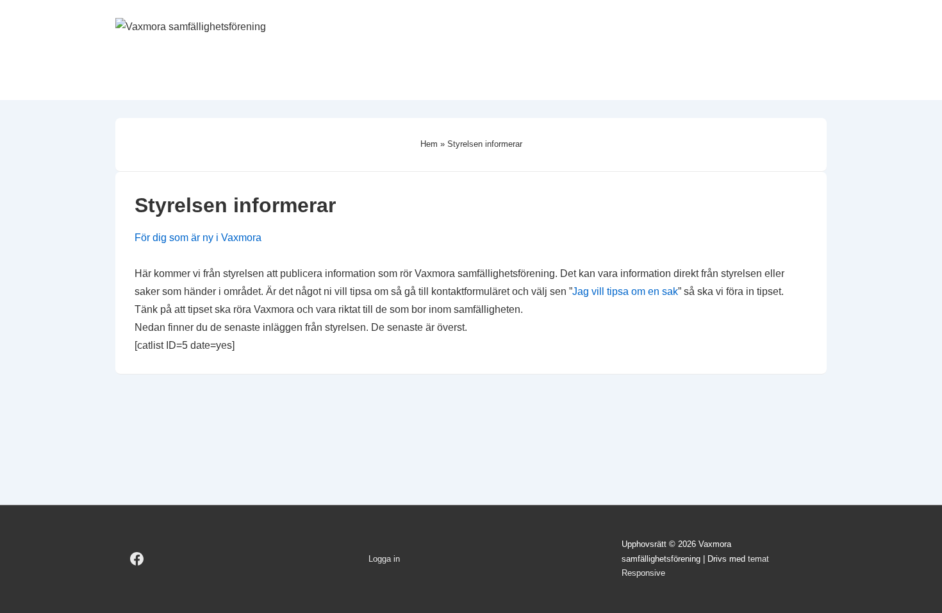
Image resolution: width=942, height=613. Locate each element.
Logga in (384, 559)
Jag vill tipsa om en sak (625, 291)
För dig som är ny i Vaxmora (198, 237)
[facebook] (137, 559)
